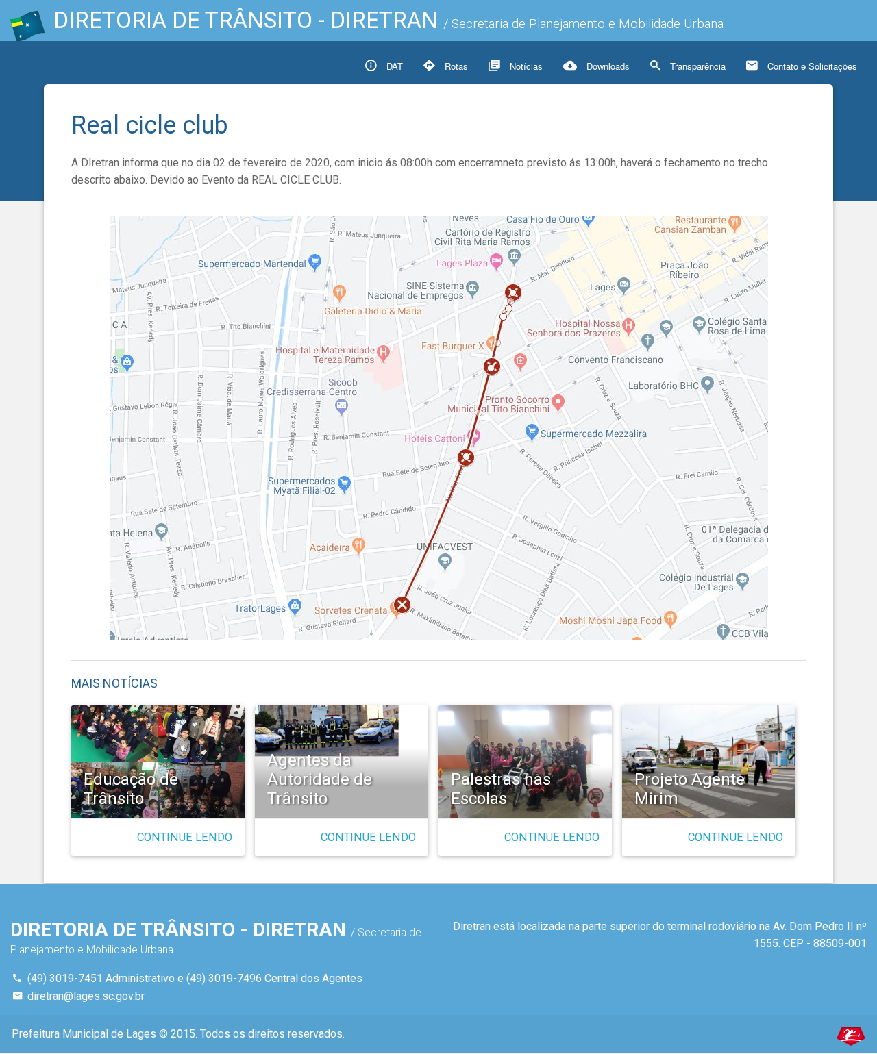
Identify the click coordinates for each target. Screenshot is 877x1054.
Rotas (455, 66)
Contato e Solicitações (811, 66)
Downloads (607, 66)
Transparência (696, 66)
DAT (393, 66)
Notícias (525, 66)
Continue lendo (184, 837)
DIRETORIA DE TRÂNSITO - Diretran (388, 20)
